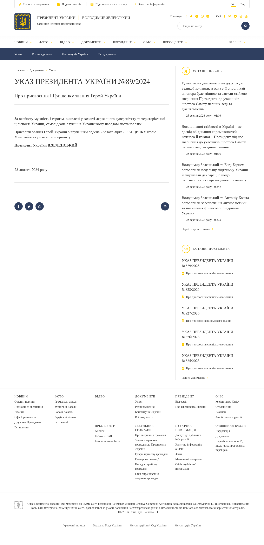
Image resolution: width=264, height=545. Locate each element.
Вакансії (221, 412)
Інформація (223, 431)
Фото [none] (44, 42)
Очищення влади (231, 426)
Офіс (220, 396)
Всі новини (21, 427)
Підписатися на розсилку (111, 4)
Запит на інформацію (151, 4)
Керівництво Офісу (227, 401)
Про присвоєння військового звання (208, 321)
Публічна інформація (185, 428)
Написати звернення (36, 4)
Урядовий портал (74, 525)
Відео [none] (65, 42)
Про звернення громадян (150, 435)
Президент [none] (123, 42)
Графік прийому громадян (151, 454)
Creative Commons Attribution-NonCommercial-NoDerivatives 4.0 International (183, 504)
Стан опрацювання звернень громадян (147, 476)
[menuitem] (25, 42)
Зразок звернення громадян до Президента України (150, 444)
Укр (233, 4)
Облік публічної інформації (185, 466)
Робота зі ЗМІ (103, 436)
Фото (59, 396)
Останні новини (24, 401)
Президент (184, 396)
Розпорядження (42, 54)
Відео (100, 396)
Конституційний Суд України (148, 525)
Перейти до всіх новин (196, 229)
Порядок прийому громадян (146, 466)
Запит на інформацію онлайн (188, 446)
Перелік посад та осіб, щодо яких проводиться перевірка (230, 445)
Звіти (178, 454)
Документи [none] (92, 42)
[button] (192, 16)
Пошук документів (194, 377)
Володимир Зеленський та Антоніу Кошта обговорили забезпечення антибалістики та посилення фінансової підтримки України (215, 205)
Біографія (181, 401)
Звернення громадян (144, 428)
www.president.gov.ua (145, 508)
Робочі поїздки (64, 412)
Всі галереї (61, 422)
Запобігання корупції (229, 417)
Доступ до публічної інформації (188, 437)
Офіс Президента (25, 417)
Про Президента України (190, 407)
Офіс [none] (147, 42)
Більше (236, 42)
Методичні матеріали (188, 459)
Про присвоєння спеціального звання (209, 273)
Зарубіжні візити (65, 417)
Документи (37, 70)
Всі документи (107, 54)
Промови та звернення (28, 407)
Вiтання (19, 412)
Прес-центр (105, 426)
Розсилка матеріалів (107, 441)
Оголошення (223, 407)
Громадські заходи (66, 401)
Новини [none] (21, 42)
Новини (21, 396)
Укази (18, 54)
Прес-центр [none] (173, 42)
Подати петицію (72, 4)
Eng (242, 4)
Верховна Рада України (107, 525)
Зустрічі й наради (66, 407)
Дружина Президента (27, 422)
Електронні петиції (147, 459)
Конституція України (75, 54)
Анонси (100, 431)
